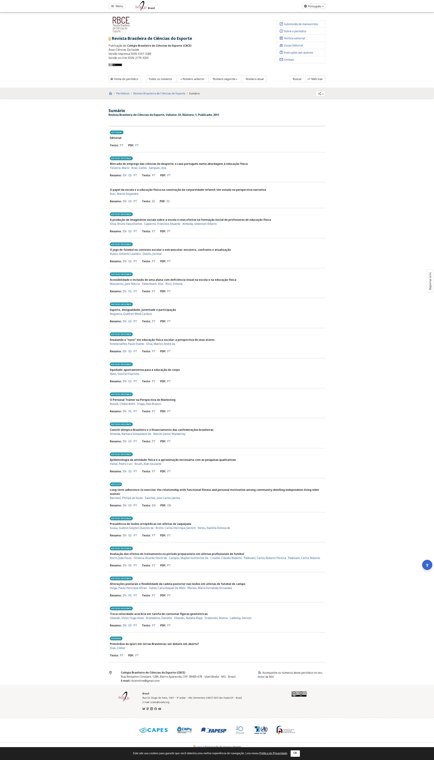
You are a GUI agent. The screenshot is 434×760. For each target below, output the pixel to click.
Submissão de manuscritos (298, 24)
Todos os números (160, 79)
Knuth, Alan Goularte (147, 464)
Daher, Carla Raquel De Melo (167, 588)
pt (121, 145)
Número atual (255, 79)
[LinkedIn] (151, 709)
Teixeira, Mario (119, 168)
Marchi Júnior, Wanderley (169, 434)
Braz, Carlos (139, 168)
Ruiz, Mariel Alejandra (124, 194)
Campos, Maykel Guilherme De (188, 558)
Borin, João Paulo (121, 558)
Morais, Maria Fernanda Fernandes (210, 588)
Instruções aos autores (296, 52)
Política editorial (292, 38)
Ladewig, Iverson (240, 618)
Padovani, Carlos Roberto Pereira (265, 558)
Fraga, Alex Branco (149, 404)
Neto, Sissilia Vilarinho (124, 374)
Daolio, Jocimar (152, 254)
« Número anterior (193, 79)
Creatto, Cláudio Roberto (226, 558)
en (124, 175)
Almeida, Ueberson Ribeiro (199, 224)
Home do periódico (124, 79)
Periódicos (123, 93)
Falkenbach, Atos (152, 284)
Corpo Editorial (291, 45)
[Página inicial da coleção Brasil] (123, 701)
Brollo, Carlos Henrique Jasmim (176, 528)
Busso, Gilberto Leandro (125, 254)
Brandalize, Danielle (159, 618)
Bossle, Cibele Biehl (122, 404)
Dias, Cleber (117, 648)
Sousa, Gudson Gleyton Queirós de (132, 528)
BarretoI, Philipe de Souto (126, 498)
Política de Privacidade (273, 753)
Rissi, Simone (173, 284)
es (130, 175)
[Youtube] (159, 709)
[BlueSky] (143, 709)
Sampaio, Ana (157, 168)
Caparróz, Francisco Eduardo (162, 224)
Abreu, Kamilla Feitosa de (214, 528)
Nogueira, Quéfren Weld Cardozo (131, 314)
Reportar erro (430, 281)
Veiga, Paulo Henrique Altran (128, 588)
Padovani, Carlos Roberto (304, 558)
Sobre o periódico (292, 31)
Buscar (297, 79)
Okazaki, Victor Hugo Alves (127, 618)
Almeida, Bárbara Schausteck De (130, 434)
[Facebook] (155, 709)
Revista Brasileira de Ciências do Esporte (159, 93)
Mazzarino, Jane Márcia (125, 284)
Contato (286, 59)
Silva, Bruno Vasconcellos (126, 224)
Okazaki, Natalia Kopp (188, 618)
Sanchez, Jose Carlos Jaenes (162, 498)
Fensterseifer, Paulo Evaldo (127, 344)
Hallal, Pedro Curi (121, 464)
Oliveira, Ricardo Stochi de (150, 558)
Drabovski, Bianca (216, 618)
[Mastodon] (147, 709)
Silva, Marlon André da (160, 344)
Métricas (315, 79)
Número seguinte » (225, 79)
